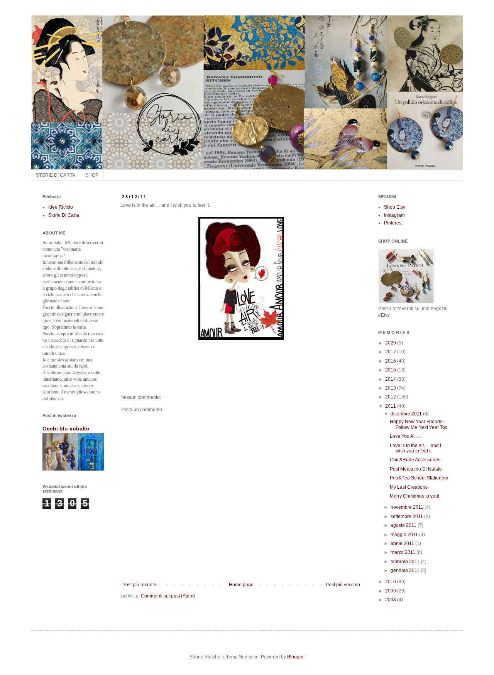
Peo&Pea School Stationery (419, 478)
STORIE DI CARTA (55, 175)
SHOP (91, 175)
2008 (391, 599)
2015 (391, 370)
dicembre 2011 (407, 414)
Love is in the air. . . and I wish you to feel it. (415, 448)
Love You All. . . (405, 436)
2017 (391, 351)
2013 (391, 388)
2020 (391, 343)
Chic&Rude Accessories (415, 459)
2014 (391, 379)
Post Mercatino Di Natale (416, 469)
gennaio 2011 (406, 570)
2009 (391, 591)
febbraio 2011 (406, 561)
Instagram (394, 215)
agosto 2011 (404, 525)
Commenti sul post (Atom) (168, 596)
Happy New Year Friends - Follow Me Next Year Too (419, 424)
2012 (391, 397)
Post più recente (139, 584)
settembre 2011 (407, 516)
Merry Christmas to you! (414, 496)
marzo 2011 (403, 552)
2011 (391, 406)
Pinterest (393, 223)
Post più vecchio (343, 584)
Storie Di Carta (63, 215)
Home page (241, 584)
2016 (391, 361)
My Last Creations (409, 487)
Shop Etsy (394, 207)
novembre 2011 (408, 507)
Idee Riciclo (60, 207)
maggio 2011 (405, 534)
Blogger (295, 657)
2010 (391, 581)
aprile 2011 (403, 543)
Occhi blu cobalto (66, 428)
